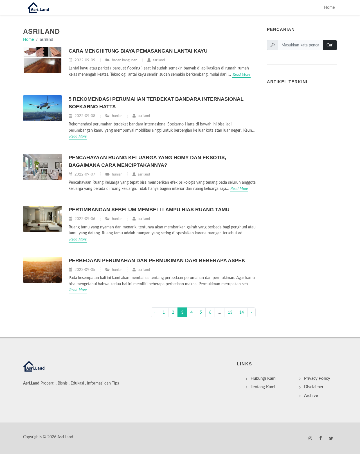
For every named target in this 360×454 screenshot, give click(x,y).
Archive (311, 396)
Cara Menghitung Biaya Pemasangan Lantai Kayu (138, 51)
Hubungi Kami (263, 378)
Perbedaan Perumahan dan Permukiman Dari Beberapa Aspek (157, 260)
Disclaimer (313, 387)
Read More (241, 74)
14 (241, 312)
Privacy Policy (317, 378)
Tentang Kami (263, 387)
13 (230, 312)
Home (329, 7)
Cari (330, 45)
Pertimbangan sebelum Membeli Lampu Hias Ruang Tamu (149, 209)
